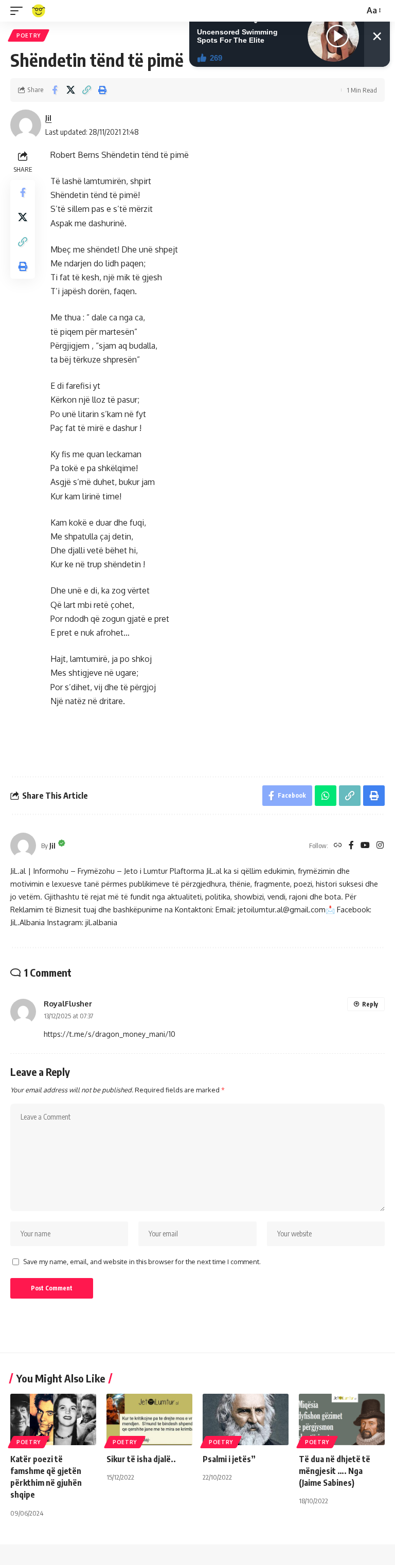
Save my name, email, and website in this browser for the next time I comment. (142, 1261)
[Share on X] (70, 90)
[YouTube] (365, 845)
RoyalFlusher (68, 1003)
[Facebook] (351, 845)
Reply (370, 1004)
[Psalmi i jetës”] (246, 1419)
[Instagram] (380, 845)
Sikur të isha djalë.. (141, 1459)
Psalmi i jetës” (229, 1459)
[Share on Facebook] (54, 90)
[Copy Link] (86, 90)
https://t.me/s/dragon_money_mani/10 (109, 1034)
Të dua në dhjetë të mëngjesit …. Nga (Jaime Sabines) (334, 1471)
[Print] (102, 90)
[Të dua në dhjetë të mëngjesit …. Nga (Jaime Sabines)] (342, 1419)
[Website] (338, 845)
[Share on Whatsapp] (325, 795)
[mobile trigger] (19, 11)
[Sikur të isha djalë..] (149, 1419)
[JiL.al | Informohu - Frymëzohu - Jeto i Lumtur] (38, 11)
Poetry (28, 35)
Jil (48, 117)
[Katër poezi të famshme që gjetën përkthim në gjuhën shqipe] (53, 1419)
